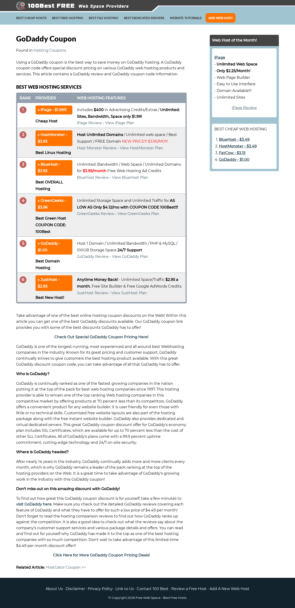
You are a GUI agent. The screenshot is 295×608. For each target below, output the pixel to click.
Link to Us (124, 589)
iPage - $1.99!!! (54, 110)
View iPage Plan (119, 123)
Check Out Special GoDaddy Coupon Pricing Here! (101, 337)
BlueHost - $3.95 (49, 167)
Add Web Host (220, 18)
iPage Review (89, 123)
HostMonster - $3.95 (52, 138)
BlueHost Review (93, 177)
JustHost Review (92, 293)
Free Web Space (148, 597)
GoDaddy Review (93, 256)
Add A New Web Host (229, 589)
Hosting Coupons (50, 50)
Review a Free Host (189, 589)
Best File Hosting (103, 18)
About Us (54, 589)
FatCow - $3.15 (232, 153)
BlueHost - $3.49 (234, 139)
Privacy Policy (100, 589)
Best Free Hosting (67, 18)
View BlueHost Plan (130, 177)
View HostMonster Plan (141, 148)
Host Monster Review (97, 148)
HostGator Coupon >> (66, 567)
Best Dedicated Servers (144, 18)
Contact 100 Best (152, 589)
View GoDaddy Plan (130, 256)
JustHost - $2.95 (48, 282)
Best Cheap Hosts (31, 18)
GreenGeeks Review (95, 213)
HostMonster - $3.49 (238, 146)
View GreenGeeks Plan (138, 213)
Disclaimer (75, 589)
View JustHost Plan (129, 293)
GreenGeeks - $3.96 (52, 203)
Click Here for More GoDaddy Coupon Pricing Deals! (101, 555)
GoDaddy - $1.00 (49, 246)
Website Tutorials (186, 18)
